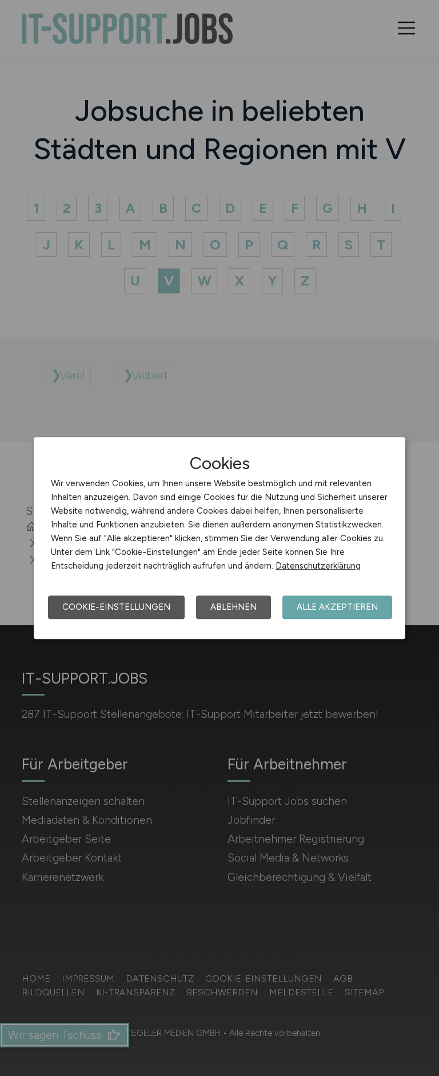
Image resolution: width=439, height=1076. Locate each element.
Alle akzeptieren (337, 607)
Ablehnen (233, 607)
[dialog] (219, 538)
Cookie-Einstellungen (116, 607)
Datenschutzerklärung (318, 566)
